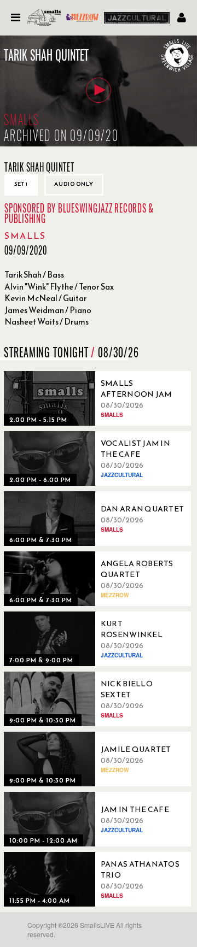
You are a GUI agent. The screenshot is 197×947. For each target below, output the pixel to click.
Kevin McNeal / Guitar (45, 298)
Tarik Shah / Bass (34, 274)
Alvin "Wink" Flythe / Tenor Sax (59, 286)
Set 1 (21, 184)
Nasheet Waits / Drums (46, 321)
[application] (98, 91)
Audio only (74, 184)
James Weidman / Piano (47, 310)
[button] (98, 90)
